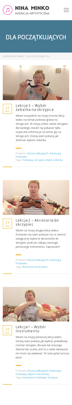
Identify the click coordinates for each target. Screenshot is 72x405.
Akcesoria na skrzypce (34, 266)
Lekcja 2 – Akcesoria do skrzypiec (37, 222)
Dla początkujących (38, 153)
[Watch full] (36, 82)
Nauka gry (55, 153)
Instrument (28, 377)
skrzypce (39, 160)
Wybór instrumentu (38, 374)
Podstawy (21, 156)
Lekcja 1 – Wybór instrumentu (31, 329)
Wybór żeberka (54, 160)
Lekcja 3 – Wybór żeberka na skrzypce (35, 108)
